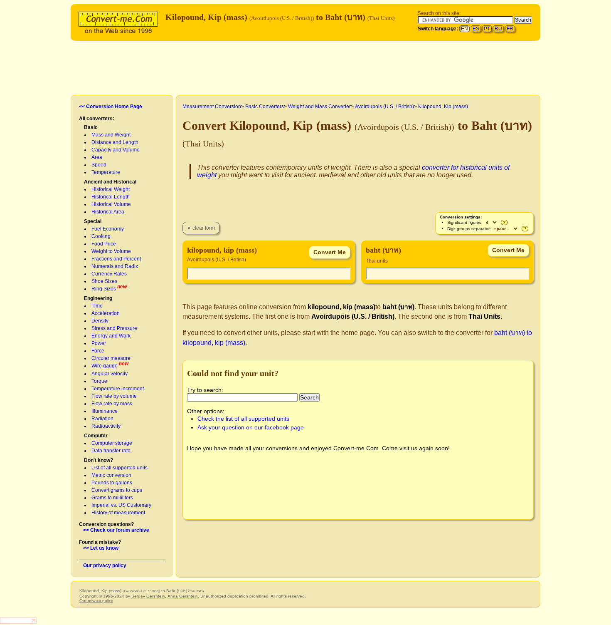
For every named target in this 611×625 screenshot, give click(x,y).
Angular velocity (109, 374)
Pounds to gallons (111, 483)
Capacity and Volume (115, 150)
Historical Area (107, 212)
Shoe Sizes (104, 281)
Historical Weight (110, 189)
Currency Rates (109, 274)
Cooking (101, 236)
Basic (91, 127)
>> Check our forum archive (116, 530)
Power (98, 343)
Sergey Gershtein (148, 596)
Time (97, 306)
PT (487, 29)
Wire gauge (104, 366)
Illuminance (104, 411)
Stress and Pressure (114, 328)
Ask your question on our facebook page (250, 427)
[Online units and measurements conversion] (120, 21)
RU (498, 29)
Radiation (102, 419)
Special (92, 221)
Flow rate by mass (111, 404)
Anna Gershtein (183, 596)
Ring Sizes (103, 289)
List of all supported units (119, 468)
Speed (98, 165)
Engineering (98, 298)
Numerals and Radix (114, 266)
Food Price (103, 244)
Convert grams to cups (116, 490)
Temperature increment (117, 389)
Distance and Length (114, 142)
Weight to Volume (111, 251)
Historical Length (110, 197)
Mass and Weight (111, 135)
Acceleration (105, 313)
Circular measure (111, 358)
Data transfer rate (111, 451)
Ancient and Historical (110, 182)
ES (476, 29)
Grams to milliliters (112, 498)
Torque (99, 381)
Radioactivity (106, 426)
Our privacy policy (104, 565)
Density (99, 321)
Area (96, 157)
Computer (96, 436)
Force (97, 351)
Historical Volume (111, 204)
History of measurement (118, 513)
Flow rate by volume (114, 396)
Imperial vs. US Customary (121, 505)
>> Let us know (100, 548)
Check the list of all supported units (243, 418)
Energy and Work (111, 336)
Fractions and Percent (116, 259)
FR (510, 29)
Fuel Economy (107, 229)
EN (464, 29)
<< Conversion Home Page (110, 106)
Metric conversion (111, 475)
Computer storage (111, 443)
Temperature (105, 172)
